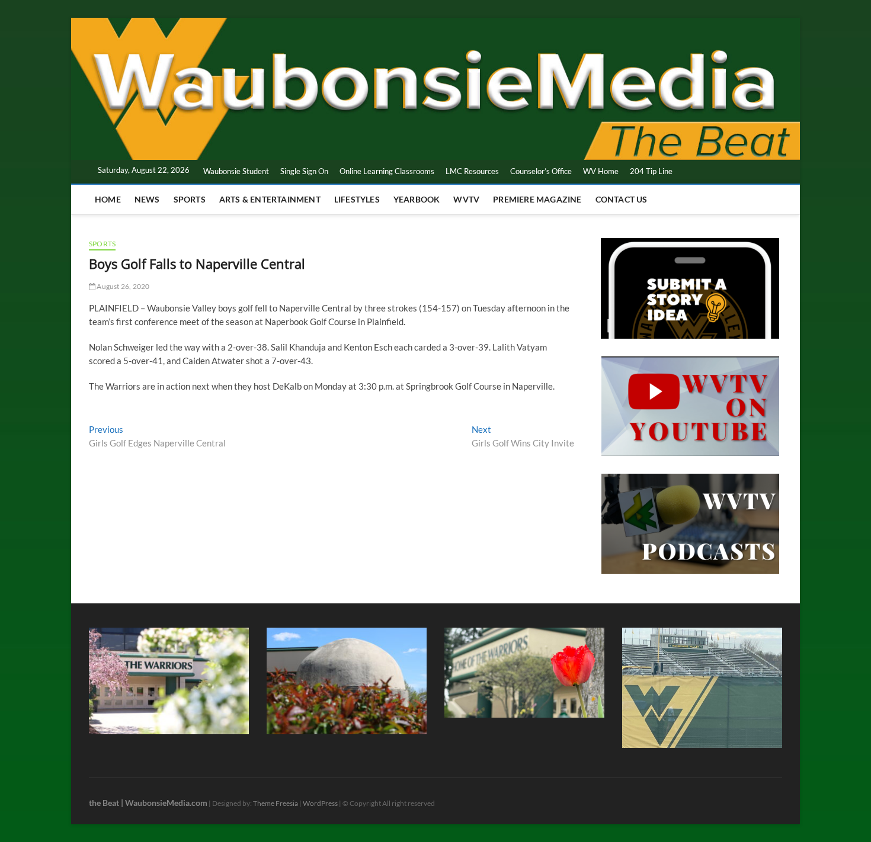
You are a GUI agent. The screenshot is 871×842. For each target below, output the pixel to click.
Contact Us (621, 199)
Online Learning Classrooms (387, 171)
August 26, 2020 (122, 286)
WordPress (320, 803)
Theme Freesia (275, 803)
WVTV (466, 199)
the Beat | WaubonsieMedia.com (148, 803)
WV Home (601, 171)
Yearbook (416, 199)
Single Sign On (304, 171)
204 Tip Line (651, 171)
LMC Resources (472, 171)
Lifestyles (357, 199)
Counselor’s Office (541, 171)
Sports (190, 199)
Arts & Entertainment (270, 199)
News (147, 199)
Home (108, 199)
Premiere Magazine (537, 199)
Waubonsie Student (236, 171)
